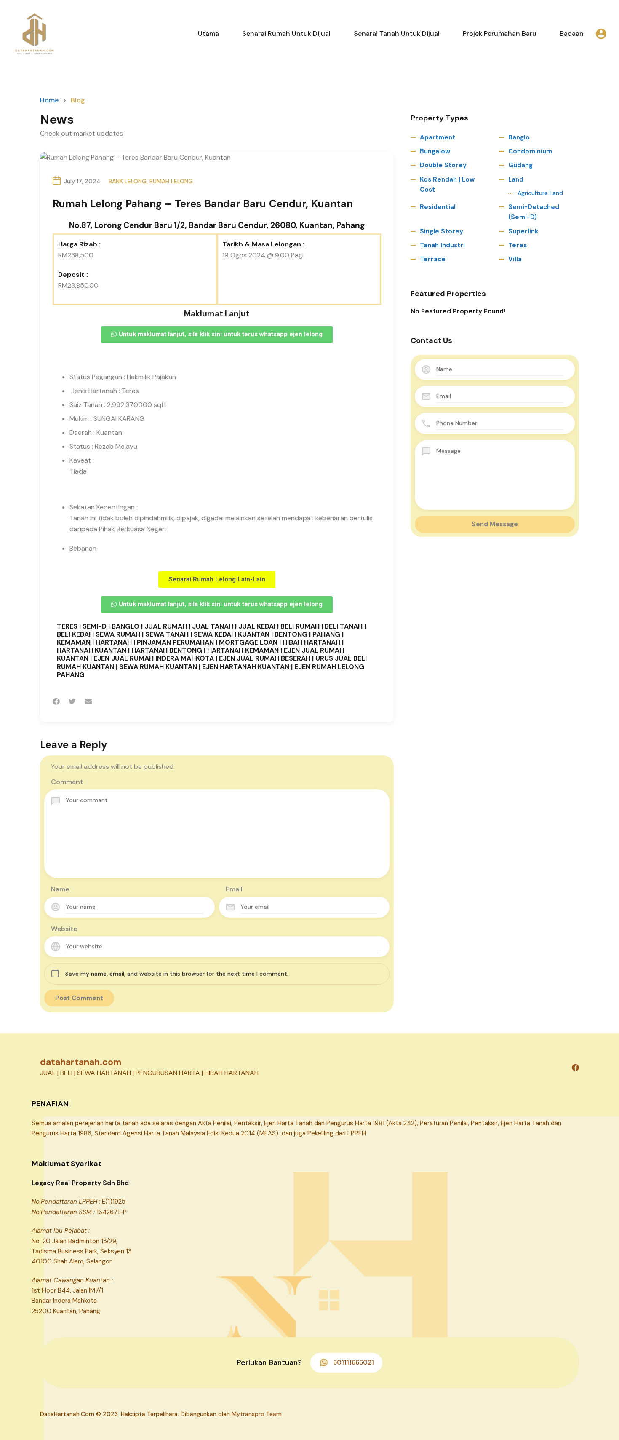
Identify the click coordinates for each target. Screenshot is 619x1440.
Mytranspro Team (257, 1414)
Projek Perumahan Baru (499, 33)
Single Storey (441, 231)
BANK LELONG (128, 181)
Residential (438, 207)
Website (64, 928)
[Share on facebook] (56, 701)
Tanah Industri (442, 245)
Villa (515, 259)
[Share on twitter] (72, 701)
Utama (208, 33)
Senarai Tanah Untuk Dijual (397, 33)
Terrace (433, 259)
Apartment (437, 137)
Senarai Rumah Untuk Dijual (286, 33)
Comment (67, 781)
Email (234, 889)
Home (49, 100)
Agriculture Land (540, 193)
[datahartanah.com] (33, 33)
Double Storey (443, 165)
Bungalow (435, 151)
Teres (517, 245)
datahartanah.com (80, 1062)
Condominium (530, 151)
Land (515, 179)
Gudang (520, 165)
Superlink (523, 231)
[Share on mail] (88, 701)
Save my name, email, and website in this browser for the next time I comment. (176, 973)
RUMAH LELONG (171, 181)
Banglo (519, 137)
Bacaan (572, 33)
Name (60, 889)
